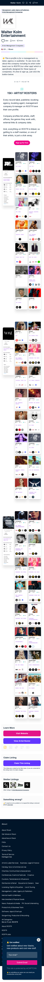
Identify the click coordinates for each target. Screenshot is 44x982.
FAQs (4, 842)
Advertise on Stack (9, 838)
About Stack (6, 830)
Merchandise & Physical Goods (13, 899)
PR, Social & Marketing (30, 903)
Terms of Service (8, 854)
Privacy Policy (7, 850)
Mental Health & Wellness (11, 895)
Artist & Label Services (10, 863)
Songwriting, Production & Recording (15, 915)
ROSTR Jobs (6, 934)
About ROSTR (7, 926)
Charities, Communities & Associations (16, 871)
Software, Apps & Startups (12, 911)
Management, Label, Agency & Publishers (15, 10)
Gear (37, 883)
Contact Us (6, 846)
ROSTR (4, 930)
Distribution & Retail (9, 883)
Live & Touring (30, 887)
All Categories (7, 919)
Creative (30, 875)
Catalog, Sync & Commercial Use (14, 867)
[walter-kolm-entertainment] (23, 3)
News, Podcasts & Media (11, 903)
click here (10, 804)
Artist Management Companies (12, 12)
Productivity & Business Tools (12, 907)
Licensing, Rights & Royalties (12, 887)
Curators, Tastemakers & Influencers (15, 879)
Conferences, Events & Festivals (14, 875)
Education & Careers (26, 883)
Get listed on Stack (9, 834)
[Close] (38, 940)
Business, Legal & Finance (29, 863)
